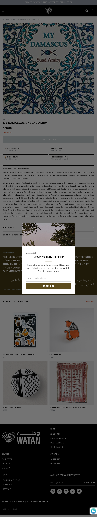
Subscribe (48, 286)
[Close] (71, 226)
